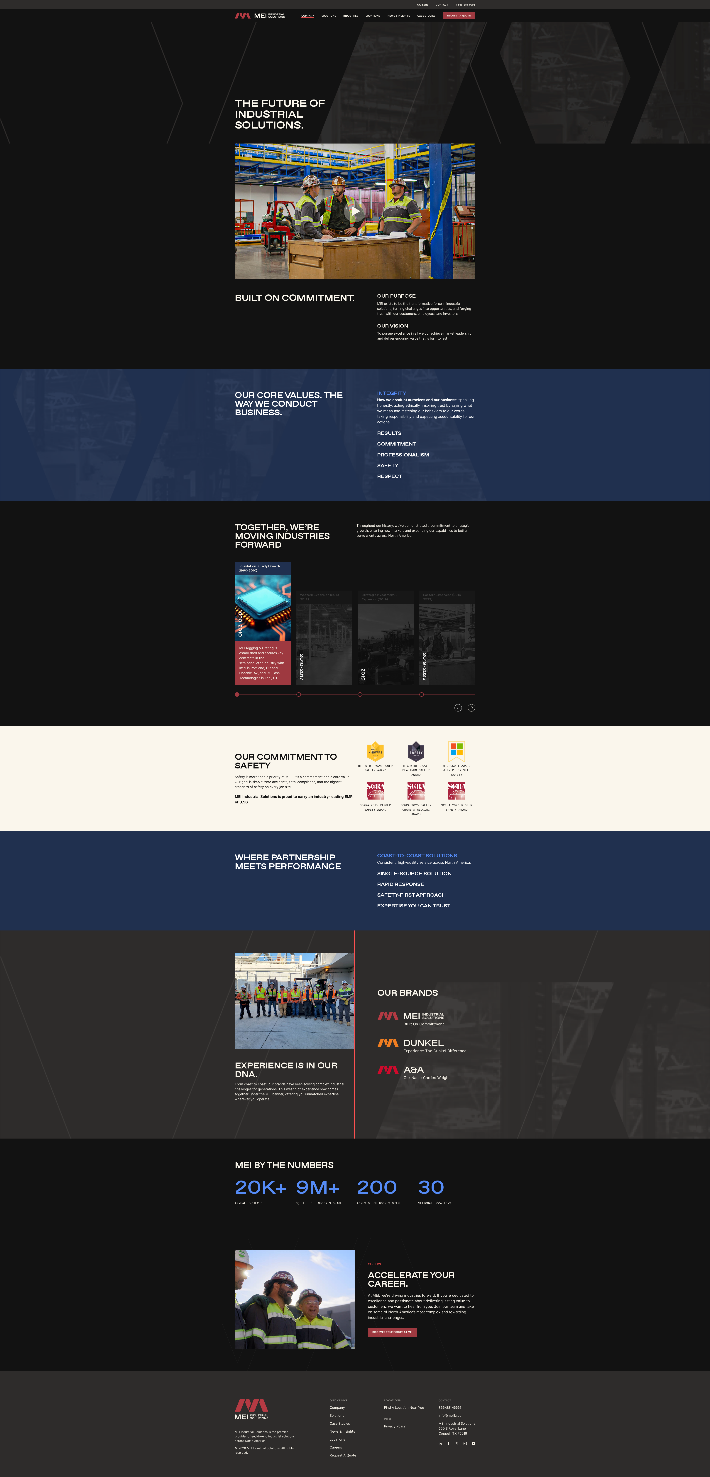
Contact (442, 4)
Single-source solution (414, 873)
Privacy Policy (395, 1426)
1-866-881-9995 (465, 4)
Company (307, 15)
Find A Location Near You (404, 1407)
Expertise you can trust (414, 905)
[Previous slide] (458, 707)
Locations (373, 15)
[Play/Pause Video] (355, 211)
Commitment (396, 443)
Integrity (391, 393)
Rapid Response (400, 884)
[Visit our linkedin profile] (440, 1443)
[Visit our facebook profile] (448, 1443)
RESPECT (389, 476)
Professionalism (403, 454)
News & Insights (399, 15)
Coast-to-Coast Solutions (417, 855)
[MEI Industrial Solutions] (260, 16)
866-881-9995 (450, 1407)
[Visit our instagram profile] (465, 1443)
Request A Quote (343, 1455)
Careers (422, 4)
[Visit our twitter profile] (457, 1443)
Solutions (329, 15)
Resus (389, 433)
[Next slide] (471, 707)
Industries (350, 15)
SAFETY (387, 465)
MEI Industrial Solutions (256, 796)
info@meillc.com (451, 1415)
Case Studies (426, 15)
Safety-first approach (411, 895)
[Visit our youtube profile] (473, 1443)
